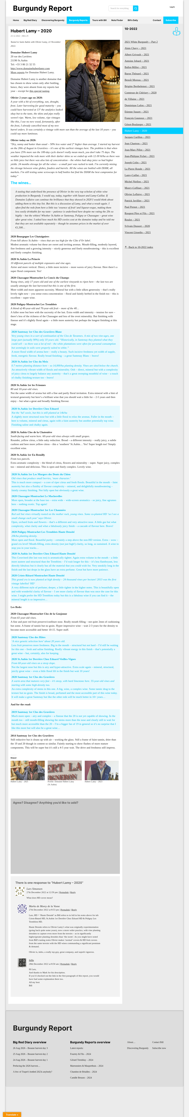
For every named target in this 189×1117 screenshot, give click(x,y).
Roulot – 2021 (132, 219)
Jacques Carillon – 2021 (137, 137)
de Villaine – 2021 (134, 98)
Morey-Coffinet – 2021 (137, 187)
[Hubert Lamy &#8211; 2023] (102, 770)
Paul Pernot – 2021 (135, 206)
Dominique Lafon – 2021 (138, 105)
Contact (157, 20)
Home (16, 20)
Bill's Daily (133, 20)
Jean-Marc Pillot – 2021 (137, 149)
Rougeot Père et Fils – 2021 (140, 213)
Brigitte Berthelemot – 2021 (140, 86)
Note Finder (117, 20)
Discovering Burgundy (53, 20)
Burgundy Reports (78, 20)
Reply (73, 892)
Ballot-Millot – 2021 (136, 67)
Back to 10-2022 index (141, 247)
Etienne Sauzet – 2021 (137, 111)
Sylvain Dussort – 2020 (137, 226)
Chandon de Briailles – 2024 (83, 1071)
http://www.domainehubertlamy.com (30, 68)
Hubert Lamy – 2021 (19, 782)
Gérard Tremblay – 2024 (81, 1060)
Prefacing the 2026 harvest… (26, 1066)
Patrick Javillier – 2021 (137, 200)
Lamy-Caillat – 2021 (136, 175)
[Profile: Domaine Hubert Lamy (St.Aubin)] (65, 770)
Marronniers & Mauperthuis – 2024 (86, 1066)
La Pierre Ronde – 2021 (137, 168)
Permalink (64, 892)
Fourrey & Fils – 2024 (80, 1054)
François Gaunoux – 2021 (138, 118)
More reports (18, 72)
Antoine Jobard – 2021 (137, 60)
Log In (172, 7)
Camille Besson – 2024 (81, 1077)
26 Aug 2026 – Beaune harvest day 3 (30, 1048)
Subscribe (171, 20)
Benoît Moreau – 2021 (137, 79)
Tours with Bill (99, 20)
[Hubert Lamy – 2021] (28, 770)
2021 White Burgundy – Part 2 (141, 41)
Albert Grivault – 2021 (137, 54)
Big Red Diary (30, 20)
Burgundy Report (42, 8)
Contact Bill (157, 1042)
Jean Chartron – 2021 (136, 143)
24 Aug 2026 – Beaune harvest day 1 (30, 1060)
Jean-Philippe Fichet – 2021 (140, 156)
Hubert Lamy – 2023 (93, 782)
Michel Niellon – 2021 (137, 181)
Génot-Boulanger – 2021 (138, 124)
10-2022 (131, 29)
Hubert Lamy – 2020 (31, 30)
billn (25, 36)
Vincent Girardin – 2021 (138, 232)
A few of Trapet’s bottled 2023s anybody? (32, 1071)
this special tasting (39, 91)
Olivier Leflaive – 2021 (137, 194)
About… (131, 1042)
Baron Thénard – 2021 (137, 73)
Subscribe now (159, 1048)
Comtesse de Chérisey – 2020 (141, 92)
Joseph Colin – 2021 (136, 162)
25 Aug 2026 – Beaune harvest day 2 (30, 1054)
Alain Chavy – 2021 (135, 48)
